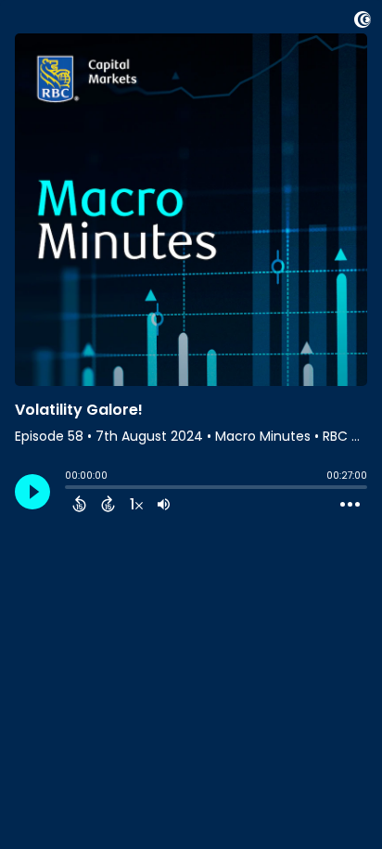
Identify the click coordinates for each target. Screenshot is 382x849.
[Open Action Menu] (350, 505)
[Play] (32, 491)
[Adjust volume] (163, 504)
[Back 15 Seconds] (79, 504)
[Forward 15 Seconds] (108, 504)
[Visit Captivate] (362, 22)
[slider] (69, 489)
